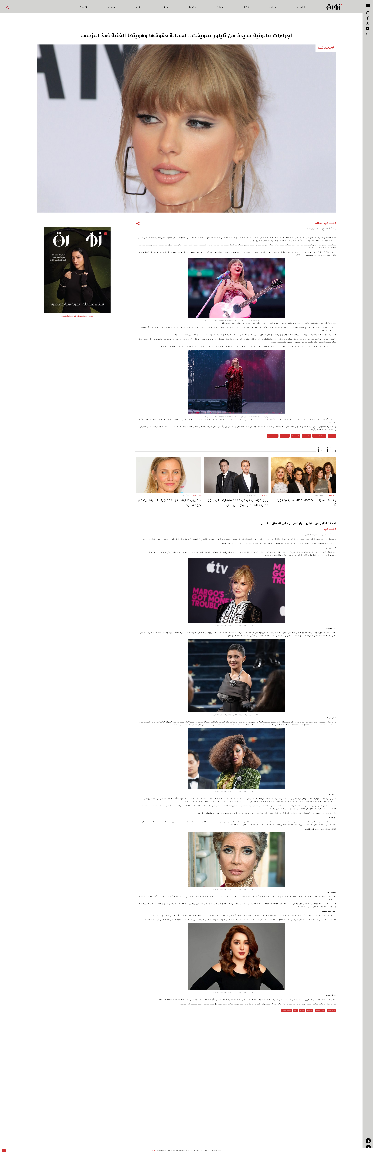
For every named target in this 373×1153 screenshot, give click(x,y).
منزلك (139, 7)
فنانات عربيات (331, 1010)
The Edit (84, 7)
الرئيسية (301, 7)
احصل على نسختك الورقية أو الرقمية (77, 316)
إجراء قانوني (332, 436)
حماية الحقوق (306, 436)
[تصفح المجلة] (368, 1147)
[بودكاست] (368, 1140)
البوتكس (309, 1010)
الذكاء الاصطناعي (273, 436)
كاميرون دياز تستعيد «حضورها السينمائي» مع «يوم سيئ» (169, 503)
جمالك (220, 7)
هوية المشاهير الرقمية (319, 436)
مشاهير (272, 7)
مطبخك (112, 7)
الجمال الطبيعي (320, 1010)
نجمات (302, 1010)
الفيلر (295, 1010)
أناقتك (246, 7)
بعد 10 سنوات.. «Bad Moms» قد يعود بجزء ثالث (306, 503)
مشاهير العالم (285, 436)
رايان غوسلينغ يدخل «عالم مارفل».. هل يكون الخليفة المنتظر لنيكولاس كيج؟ (237, 503)
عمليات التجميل (286, 1010)
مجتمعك (192, 7)
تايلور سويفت (295, 436)
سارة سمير (329, 534)
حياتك (165, 7)
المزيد (153, 1150)
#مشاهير (332, 496)
